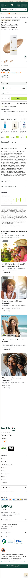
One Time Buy (8, 88)
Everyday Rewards (5, 473)
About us (3, 458)
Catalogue (3, 470)
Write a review (14, 29)
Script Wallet (4, 482)
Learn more (24, 1)
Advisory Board (4, 461)
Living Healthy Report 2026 (7, 464)
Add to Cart (19, 98)
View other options (21, 103)
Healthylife (4, 455)
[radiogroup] (14, 90)
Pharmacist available (6, 519)
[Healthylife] (9, 5)
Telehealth (3, 479)
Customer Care (5, 487)
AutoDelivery (8, 92)
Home (2, 17)
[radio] (14, 88)
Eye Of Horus (5, 22)
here (16, 225)
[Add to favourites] (26, 22)
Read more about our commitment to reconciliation (13, 561)
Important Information (7, 492)
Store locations (4, 536)
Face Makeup (22, 17)
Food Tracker (4, 467)
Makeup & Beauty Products (11, 17)
